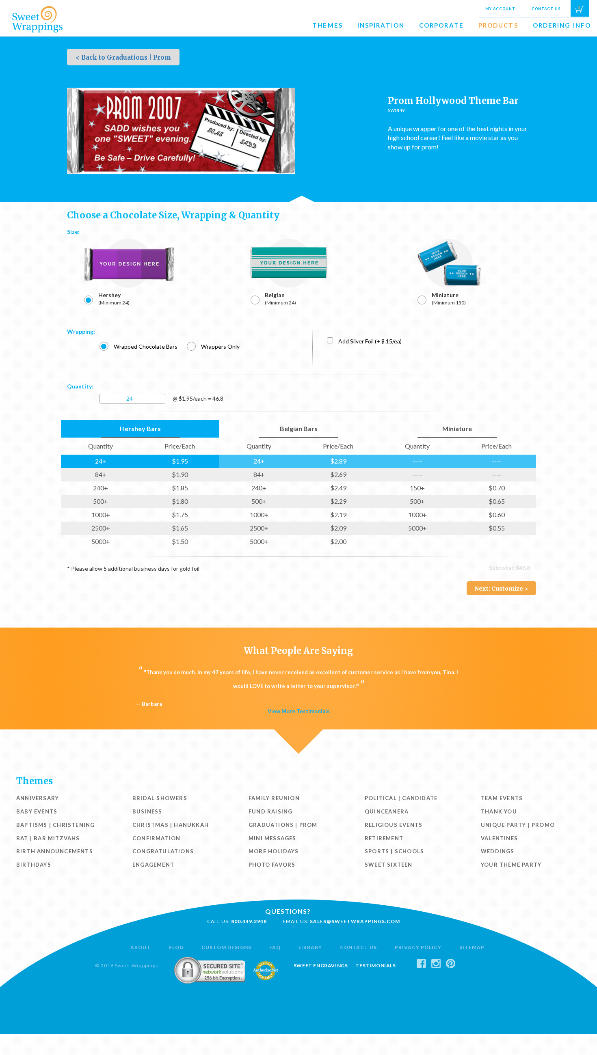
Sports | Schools (394, 851)
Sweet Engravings (321, 965)
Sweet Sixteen (389, 864)
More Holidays (274, 851)
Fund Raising (270, 811)
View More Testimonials (299, 711)
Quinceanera (387, 811)
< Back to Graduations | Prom (123, 57)
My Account (500, 8)
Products (498, 25)
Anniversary (37, 798)
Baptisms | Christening (55, 825)
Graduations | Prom (283, 825)
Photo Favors (272, 864)
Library (310, 947)
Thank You (499, 811)
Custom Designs (226, 947)
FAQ (275, 947)
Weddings (498, 851)
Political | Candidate (401, 798)
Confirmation (156, 838)
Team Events (502, 798)
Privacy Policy (418, 947)
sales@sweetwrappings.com (355, 921)
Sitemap (472, 947)
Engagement (153, 864)
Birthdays (33, 864)
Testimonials (375, 965)
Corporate (441, 25)
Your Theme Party (511, 864)
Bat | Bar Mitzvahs (48, 838)
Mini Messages (272, 838)
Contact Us (546, 8)
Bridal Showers (159, 798)
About (140, 947)
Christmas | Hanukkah (170, 825)
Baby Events (36, 811)
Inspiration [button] (380, 25)
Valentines (499, 838)
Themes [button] (327, 25)
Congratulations (163, 851)
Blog (176, 947)
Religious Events (393, 825)
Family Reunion (274, 798)
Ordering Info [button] (562, 25)
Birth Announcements (54, 851)
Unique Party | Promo (518, 825)
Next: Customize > (501, 588)
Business (147, 811)
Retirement (384, 838)
